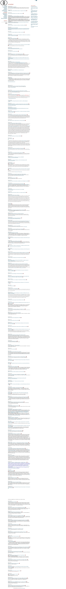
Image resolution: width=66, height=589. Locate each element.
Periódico (5, 16)
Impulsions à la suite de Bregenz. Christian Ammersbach (15, 273)
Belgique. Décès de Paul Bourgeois (12, 38)
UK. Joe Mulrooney (10, 138)
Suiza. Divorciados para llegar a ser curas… (13, 524)
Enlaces (5, 15)
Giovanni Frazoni (21, 411)
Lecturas (5, 11)
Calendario (5, 14)
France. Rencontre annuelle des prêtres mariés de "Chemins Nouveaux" (17, 114)
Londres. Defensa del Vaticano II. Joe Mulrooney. (14, 433)
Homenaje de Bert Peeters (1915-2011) (13, 366)
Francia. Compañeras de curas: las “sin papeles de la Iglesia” (16, 515)
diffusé (8, 381)
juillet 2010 (20, 419)
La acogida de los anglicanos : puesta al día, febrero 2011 (15, 387)
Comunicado (9, 70)
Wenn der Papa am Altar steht (12, 471)
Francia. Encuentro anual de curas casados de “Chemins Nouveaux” (17, 356)
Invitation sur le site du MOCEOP (11, 160)
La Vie (13, 474)
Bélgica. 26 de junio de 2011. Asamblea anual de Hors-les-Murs (16, 371)
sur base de (9, 261)
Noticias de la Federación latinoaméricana (13, 563)
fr (35, 0)
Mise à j (18, 419)
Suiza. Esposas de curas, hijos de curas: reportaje (14, 351)
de (37, 0)
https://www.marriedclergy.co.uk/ (16, 126)
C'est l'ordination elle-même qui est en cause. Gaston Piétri (34, 24)
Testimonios (5, 13)
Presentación (4, 6)
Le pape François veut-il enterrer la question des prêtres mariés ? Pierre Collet (34, 11)
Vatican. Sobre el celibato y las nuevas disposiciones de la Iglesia (16, 507)
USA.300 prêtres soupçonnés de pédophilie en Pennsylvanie (16, 148)
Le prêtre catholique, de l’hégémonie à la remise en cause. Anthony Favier (34, 14)
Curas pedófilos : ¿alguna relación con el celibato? (14, 409)
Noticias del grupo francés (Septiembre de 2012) (14, 317)
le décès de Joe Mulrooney (24, 140)
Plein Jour (14, 54)
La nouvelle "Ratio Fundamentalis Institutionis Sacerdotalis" (16, 183)
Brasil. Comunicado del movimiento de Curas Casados (15, 551)
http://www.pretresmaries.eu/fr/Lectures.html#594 (13, 157)
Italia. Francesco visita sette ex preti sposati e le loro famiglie (16, 189)
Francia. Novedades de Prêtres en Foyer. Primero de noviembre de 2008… (17, 559)
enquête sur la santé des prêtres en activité (20, 62)
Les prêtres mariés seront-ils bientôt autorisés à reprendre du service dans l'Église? (19, 44)
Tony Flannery (15, 267)
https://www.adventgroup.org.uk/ (11, 81)
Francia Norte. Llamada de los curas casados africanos (15, 430)
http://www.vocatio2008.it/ (13, 87)
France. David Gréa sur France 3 (12, 107)
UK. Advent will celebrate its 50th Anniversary (14, 94)
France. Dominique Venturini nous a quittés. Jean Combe (15, 13)
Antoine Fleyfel (13, 467)
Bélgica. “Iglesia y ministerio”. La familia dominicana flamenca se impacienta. (18, 442)
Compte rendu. (25, 226)
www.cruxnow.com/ (18, 223)
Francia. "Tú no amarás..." (11, 455)
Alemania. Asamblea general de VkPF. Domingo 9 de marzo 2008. (16, 585)
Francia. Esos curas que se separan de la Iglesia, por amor (15, 528)
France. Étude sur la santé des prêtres (13, 51)
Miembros (5, 9)
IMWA (26, 414)
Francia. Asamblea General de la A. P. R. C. (13, 405)
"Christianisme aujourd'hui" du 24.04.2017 (19, 175)
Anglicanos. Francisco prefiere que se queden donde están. (16, 213)
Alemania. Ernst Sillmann (11, 541)
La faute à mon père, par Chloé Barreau (13, 288)
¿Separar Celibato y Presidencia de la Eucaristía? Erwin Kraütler (16, 257)
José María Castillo (13, 412)
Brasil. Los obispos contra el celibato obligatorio (14, 312)
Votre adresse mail (5, 21)
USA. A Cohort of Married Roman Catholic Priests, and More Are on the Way (18, 326)
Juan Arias (22, 412)
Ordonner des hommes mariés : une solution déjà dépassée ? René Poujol (34, 17)
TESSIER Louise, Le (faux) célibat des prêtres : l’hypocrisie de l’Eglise (17, 10)
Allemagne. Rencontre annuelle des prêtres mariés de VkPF (15, 152)
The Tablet (9, 101)
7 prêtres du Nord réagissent (15, 91)
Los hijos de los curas (11, 470)
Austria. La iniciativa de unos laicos (12, 477)
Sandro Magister (13, 215)
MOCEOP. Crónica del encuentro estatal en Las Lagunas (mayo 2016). (17, 192)
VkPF (27, 410)
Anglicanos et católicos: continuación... (13, 417)
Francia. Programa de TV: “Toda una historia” (14, 345)
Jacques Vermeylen (12, 411)
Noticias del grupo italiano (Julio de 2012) (13, 320)
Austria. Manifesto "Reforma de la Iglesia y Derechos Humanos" (16, 448)
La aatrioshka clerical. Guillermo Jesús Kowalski (34, 7)
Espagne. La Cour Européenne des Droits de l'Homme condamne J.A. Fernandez (18, 252)
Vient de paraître (4, 18)
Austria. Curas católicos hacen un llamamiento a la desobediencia (16, 374)
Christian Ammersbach (21, 267)
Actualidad (5, 12)
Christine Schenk (10, 267)
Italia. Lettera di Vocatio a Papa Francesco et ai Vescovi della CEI (16, 120)
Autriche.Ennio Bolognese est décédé (13, 232)
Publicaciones (4, 10)
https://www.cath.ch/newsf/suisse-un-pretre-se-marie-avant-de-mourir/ (15, 48)
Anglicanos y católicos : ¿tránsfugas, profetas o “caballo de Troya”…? (17, 462)
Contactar (5, 17)
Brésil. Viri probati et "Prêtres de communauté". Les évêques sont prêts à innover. (18, 245)
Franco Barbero (25, 411)
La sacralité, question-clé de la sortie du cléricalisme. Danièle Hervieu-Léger (34, 22)
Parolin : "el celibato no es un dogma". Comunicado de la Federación (17, 279)
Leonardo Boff (26, 412)
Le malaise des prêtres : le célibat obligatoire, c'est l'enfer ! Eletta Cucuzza (34, 19)
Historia (5, 8)
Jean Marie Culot (13, 419)
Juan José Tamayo (18, 412)
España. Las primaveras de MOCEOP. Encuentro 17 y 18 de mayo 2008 (17, 581)
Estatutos (5, 7)
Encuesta (9, 529)
